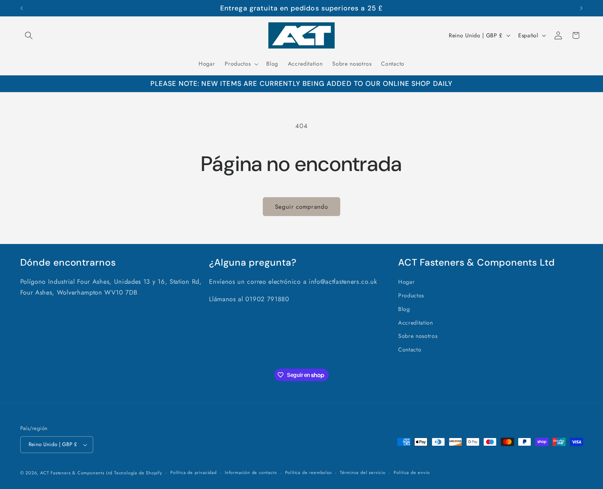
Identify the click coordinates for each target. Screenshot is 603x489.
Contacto (410, 350)
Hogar (406, 282)
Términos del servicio (363, 472)
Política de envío (412, 472)
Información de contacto (251, 472)
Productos (411, 295)
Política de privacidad (193, 472)
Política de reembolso (308, 472)
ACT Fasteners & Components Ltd (76, 472)
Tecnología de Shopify (138, 472)
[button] (29, 35)
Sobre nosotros (418, 336)
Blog (404, 309)
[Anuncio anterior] (21, 8)
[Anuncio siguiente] (581, 8)
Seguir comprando (301, 206)
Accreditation (415, 323)
